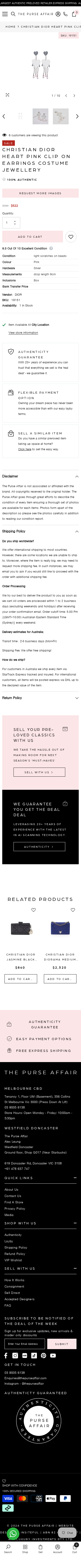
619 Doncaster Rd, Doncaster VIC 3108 (33, 1163)
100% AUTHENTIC (22, 179)
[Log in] (58, 14)
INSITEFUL (30, 1532)
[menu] (5, 14)
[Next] (74, 96)
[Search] (13, 14)
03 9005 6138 (14, 1107)
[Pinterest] (24, 1355)
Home (11, 26)
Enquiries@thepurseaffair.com (25, 1378)
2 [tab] (37, 993)
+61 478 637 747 (16, 1169)
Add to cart (31, 236)
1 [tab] (31, 993)
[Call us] (66, 14)
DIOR (18, 295)
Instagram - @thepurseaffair (24, 1383)
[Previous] (66, 96)
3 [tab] (43, 993)
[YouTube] (53, 1355)
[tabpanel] (20, 945)
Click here (24, 449)
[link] (8, 1548)
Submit (61, 1343)
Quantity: (8, 213)
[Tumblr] (43, 1355)
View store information (23, 333)
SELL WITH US (38, 772)
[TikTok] (34, 1355)
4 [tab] (49, 993)
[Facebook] (6, 1355)
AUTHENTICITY (37, 846)
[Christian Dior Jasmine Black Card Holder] (20, 931)
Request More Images (40, 193)
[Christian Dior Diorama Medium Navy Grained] (60, 931)
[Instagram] (15, 1355)
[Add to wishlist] (70, 236)
